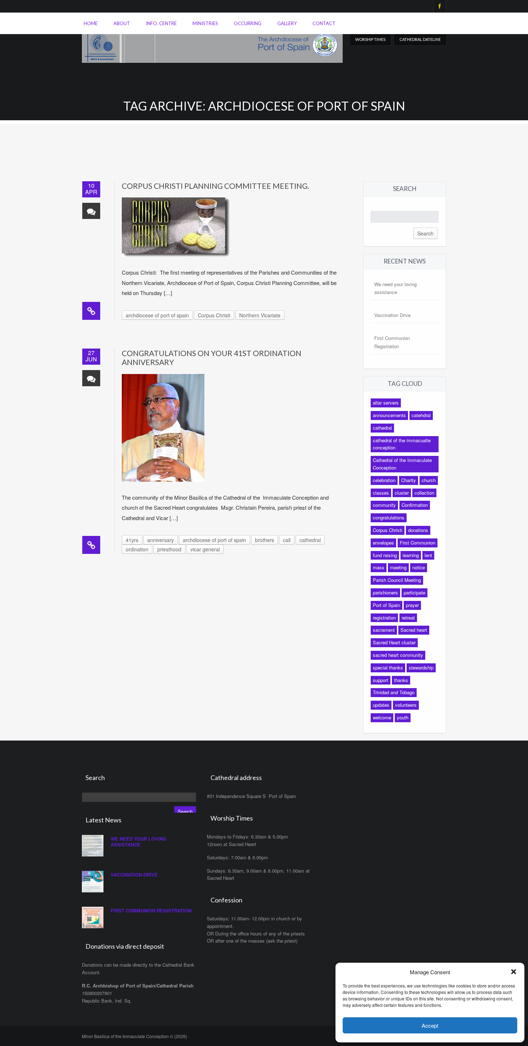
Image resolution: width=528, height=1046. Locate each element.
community (384, 504)
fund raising (385, 555)
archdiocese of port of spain (157, 315)
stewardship (421, 667)
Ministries (205, 23)
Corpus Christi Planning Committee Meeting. (215, 185)
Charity (408, 480)
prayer (412, 605)
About (122, 23)
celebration (384, 480)
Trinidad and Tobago (393, 692)
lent (428, 555)
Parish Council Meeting (397, 579)
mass (378, 567)
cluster (402, 492)
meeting (398, 567)
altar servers (386, 402)
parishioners (385, 592)
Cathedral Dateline (420, 39)
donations (418, 530)
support (380, 680)
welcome (382, 717)
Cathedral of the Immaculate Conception (402, 464)
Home (91, 23)
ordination (137, 549)
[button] (513, 971)
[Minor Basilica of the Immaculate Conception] (212, 43)
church (429, 480)
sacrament (384, 629)
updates (381, 704)
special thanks (388, 667)
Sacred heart (413, 629)
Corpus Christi (214, 315)
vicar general (205, 549)
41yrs (132, 539)
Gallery (287, 23)
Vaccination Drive (392, 315)
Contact (323, 23)
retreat (408, 617)
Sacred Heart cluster (394, 642)
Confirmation (415, 504)
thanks (401, 680)
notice (418, 567)
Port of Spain (386, 605)
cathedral (310, 539)
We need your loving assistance (138, 841)
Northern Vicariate (260, 315)
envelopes (383, 542)
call (287, 539)
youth (402, 717)
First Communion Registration (151, 910)
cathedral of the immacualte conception (402, 444)
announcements (389, 415)
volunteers (406, 704)
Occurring (247, 23)
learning (411, 555)
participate (414, 592)
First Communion (417, 542)
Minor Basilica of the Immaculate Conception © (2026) (134, 1036)
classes (381, 492)
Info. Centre (161, 23)
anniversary (160, 539)
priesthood (169, 549)
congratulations (388, 517)
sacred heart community (398, 655)
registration (384, 617)
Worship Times (370, 39)
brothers (264, 539)
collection (424, 492)
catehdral (421, 415)
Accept (430, 1025)
